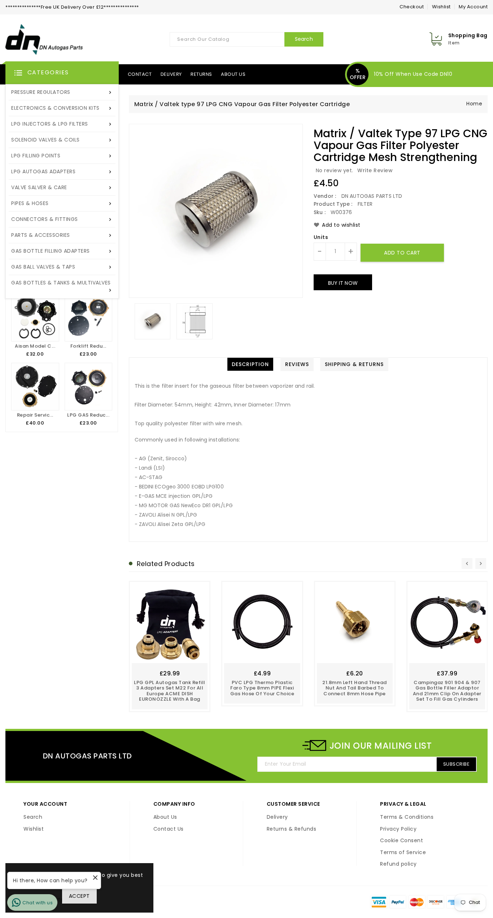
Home (474, 103)
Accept (79, 896)
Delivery (277, 817)
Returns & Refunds (292, 829)
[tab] (250, 364)
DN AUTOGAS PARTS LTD (87, 756)
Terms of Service (403, 852)
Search (32, 817)
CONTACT (140, 74)
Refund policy (398, 864)
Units (321, 237)
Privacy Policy (398, 829)
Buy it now (343, 283)
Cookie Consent (401, 840)
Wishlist (441, 6)
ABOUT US (233, 74)
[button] (62, 72)
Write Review (375, 170)
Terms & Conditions (406, 817)
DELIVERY (171, 74)
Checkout (412, 6)
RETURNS (201, 74)
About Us (165, 817)
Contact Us (168, 829)
